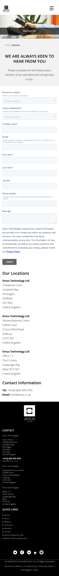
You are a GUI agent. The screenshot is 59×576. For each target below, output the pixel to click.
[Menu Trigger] (51, 8)
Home (7, 515)
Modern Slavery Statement (15, 538)
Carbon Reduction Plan (14, 535)
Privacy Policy (30, 566)
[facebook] (22, 553)
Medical (7, 521)
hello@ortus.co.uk (10, 461)
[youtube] (35, 553)
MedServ (8, 528)
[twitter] (15, 553)
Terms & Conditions (13, 566)
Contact (7, 531)
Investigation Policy (29, 569)
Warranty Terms (46, 566)
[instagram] (41, 553)
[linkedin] (29, 553)
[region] (29, 27)
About (6, 518)
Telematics (9, 525)
